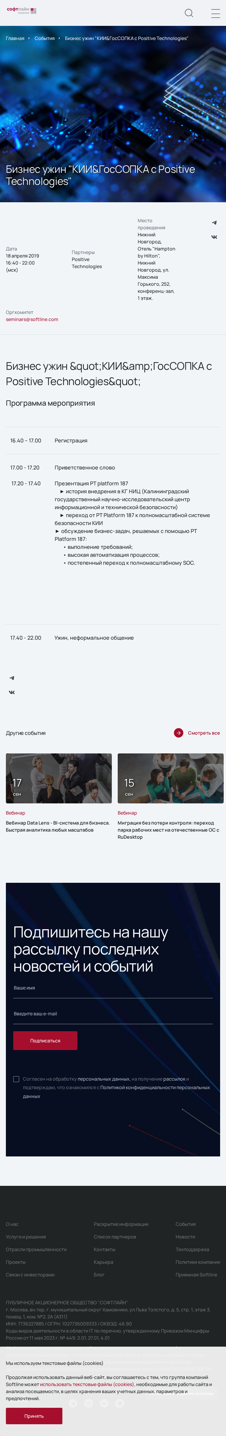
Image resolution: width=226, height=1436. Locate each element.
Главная (15, 38)
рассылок (174, 1079)
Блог (99, 1274)
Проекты (16, 1262)
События (45, 38)
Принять (34, 1416)
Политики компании (198, 1262)
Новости (185, 1236)
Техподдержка (192, 1249)
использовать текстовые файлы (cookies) (87, 1384)
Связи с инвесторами (30, 1274)
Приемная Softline (196, 1274)
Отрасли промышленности (36, 1249)
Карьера (103, 1262)
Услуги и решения (26, 1236)
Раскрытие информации (121, 1224)
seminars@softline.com (32, 319)
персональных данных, (104, 1079)
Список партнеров (115, 1236)
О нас (12, 1224)
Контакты (104, 1249)
